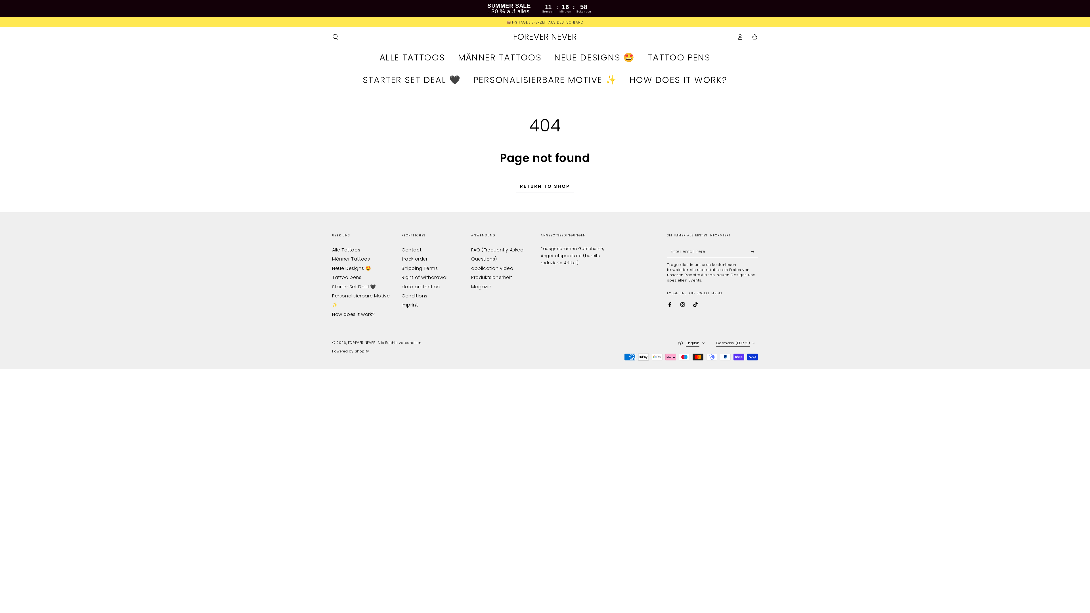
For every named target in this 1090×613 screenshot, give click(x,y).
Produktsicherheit (491, 277)
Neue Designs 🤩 (351, 268)
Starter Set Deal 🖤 (354, 287)
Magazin (481, 287)
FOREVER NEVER (362, 342)
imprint (410, 305)
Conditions (414, 296)
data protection (421, 287)
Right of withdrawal (424, 277)
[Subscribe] (754, 251)
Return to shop (545, 186)
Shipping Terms (420, 268)
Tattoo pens (347, 277)
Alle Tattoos (346, 250)
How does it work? (353, 314)
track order (415, 259)
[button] (335, 37)
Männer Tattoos (351, 259)
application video (492, 268)
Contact (412, 250)
